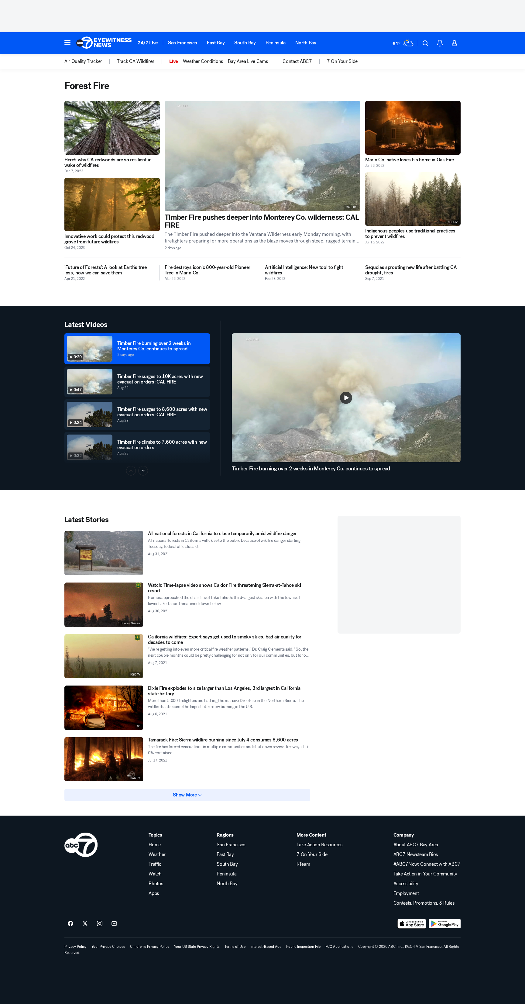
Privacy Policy (75, 946)
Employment (406, 893)
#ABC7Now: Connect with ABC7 (427, 864)
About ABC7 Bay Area (415, 844)
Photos (156, 883)
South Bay (245, 43)
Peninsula (276, 43)
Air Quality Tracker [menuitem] (83, 61)
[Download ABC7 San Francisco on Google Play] (445, 924)
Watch (155, 874)
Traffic (155, 864)
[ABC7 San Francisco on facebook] (70, 924)
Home (155, 844)
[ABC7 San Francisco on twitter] (85, 924)
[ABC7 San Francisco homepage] (104, 43)
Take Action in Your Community (425, 874)
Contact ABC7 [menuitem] (297, 61)
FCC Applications (339, 946)
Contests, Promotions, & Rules (424, 903)
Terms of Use (235, 946)
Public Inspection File (303, 946)
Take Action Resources (319, 844)
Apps (154, 893)
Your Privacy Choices (108, 946)
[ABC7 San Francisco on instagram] (100, 924)
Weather (157, 854)
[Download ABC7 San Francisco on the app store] (412, 924)
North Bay (305, 43)
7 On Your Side (312, 854)
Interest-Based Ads (265, 946)
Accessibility (405, 883)
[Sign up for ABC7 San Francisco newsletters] (114, 924)
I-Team (303, 864)
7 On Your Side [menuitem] (342, 61)
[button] (67, 42)
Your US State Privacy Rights (197, 946)
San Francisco (182, 43)
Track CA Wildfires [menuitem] (135, 61)
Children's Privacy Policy (149, 946)
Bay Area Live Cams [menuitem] (248, 61)
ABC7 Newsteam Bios (415, 854)
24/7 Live (148, 43)
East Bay (216, 43)
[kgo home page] (81, 845)
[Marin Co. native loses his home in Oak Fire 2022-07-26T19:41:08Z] (413, 128)
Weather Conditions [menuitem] (203, 61)
